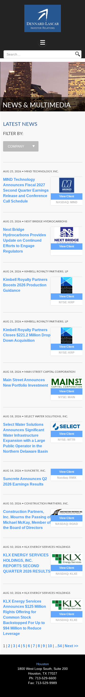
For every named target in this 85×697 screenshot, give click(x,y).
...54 (58, 646)
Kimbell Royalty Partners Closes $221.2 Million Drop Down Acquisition (27, 335)
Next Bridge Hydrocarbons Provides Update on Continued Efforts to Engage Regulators (24, 240)
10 (50, 646)
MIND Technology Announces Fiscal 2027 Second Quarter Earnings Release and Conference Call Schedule (26, 190)
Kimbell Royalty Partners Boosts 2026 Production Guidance (25, 285)
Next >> (71, 646)
